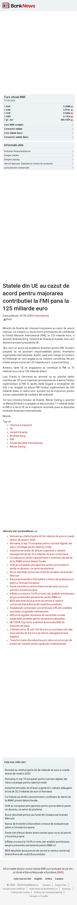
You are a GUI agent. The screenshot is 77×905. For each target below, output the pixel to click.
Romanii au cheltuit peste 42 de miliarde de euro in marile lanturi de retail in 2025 (37, 772)
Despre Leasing (12, 159)
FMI (12, 439)
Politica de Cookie (20, 892)
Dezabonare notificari (14, 888)
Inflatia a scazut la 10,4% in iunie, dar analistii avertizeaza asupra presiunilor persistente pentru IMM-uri (37, 843)
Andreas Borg (17, 435)
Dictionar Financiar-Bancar (17, 151)
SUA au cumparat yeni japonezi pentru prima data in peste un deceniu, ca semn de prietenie (38, 807)
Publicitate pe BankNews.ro (43, 888)
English (38, 878)
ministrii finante (18, 432)
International (42, 315)
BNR (60, 872)
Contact (46, 885)
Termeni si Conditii (38, 896)
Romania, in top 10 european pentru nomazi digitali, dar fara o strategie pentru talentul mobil (36, 781)
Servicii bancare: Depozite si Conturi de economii (28, 163)
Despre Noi (60, 885)
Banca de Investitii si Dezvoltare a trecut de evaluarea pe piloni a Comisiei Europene (37, 825)
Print (9, 319)
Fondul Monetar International (26, 443)
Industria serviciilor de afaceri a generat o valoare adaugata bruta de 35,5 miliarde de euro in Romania (38, 789)
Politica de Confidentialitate (48, 892)
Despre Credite (11, 155)
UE (11, 428)
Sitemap (66, 888)
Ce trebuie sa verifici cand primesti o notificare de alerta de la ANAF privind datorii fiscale (38, 798)
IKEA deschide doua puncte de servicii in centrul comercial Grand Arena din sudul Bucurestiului (37, 852)
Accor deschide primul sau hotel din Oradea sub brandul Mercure (36, 816)
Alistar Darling (18, 446)
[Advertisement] (38, 52)
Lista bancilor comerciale (16, 168)
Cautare (59, 878)
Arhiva (48, 878)
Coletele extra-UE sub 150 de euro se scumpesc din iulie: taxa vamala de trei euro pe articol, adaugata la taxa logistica (41, 633)
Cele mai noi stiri (22, 878)
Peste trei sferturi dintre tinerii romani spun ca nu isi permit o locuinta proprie (38, 834)
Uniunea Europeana (21, 425)
